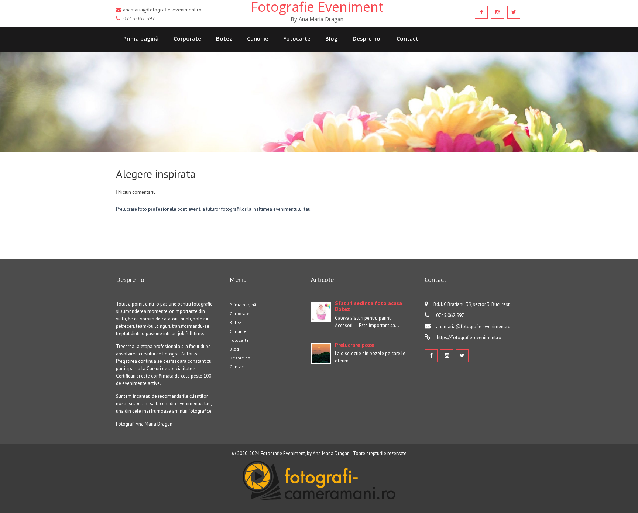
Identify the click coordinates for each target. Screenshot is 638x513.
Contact (407, 38)
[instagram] (497, 12)
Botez (224, 38)
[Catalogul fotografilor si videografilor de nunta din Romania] (319, 502)
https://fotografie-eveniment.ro (468, 337)
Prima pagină (141, 38)
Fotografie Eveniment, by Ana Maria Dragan (305, 453)
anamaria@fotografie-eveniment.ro (473, 326)
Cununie (257, 38)
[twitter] (513, 12)
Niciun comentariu (137, 192)
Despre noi (367, 38)
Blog (331, 38)
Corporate (187, 38)
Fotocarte (297, 38)
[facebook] (481, 12)
